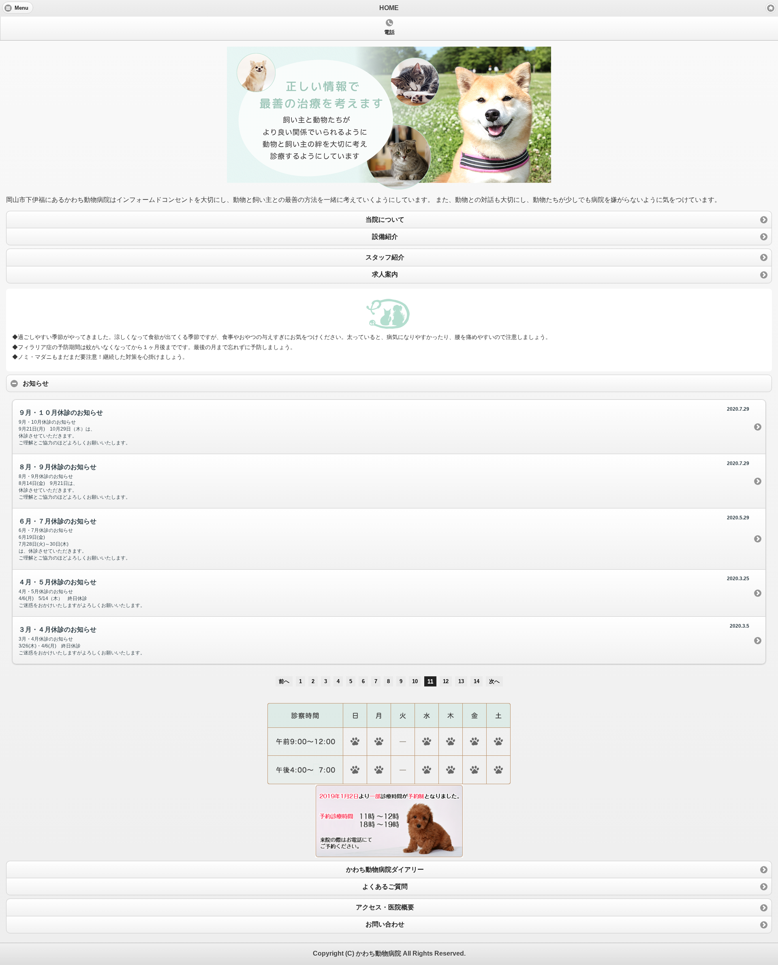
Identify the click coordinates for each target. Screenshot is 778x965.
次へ (494, 681)
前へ (284, 681)
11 (430, 681)
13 (461, 681)
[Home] (770, 8)
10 (415, 681)
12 (446, 681)
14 (476, 681)
